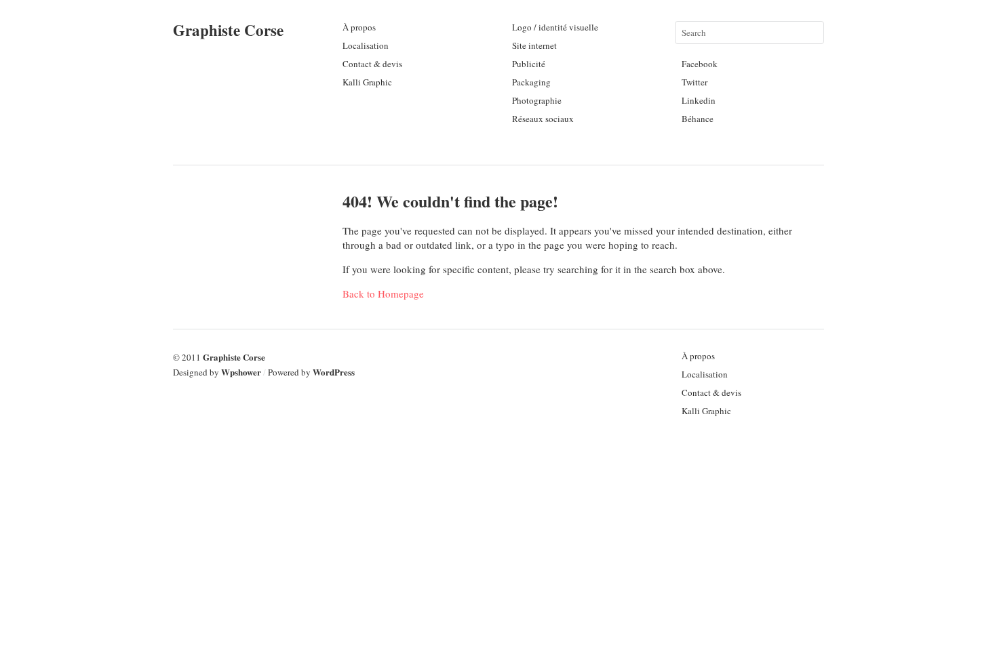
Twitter (694, 82)
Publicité (528, 64)
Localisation (366, 45)
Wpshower (241, 371)
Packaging (531, 82)
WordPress (334, 371)
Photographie (537, 100)
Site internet (534, 45)
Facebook (700, 64)
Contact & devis (372, 64)
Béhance (697, 119)
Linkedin (699, 100)
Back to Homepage (383, 293)
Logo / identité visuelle (555, 27)
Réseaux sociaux (543, 119)
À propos (359, 27)
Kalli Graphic (367, 82)
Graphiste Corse (228, 29)
